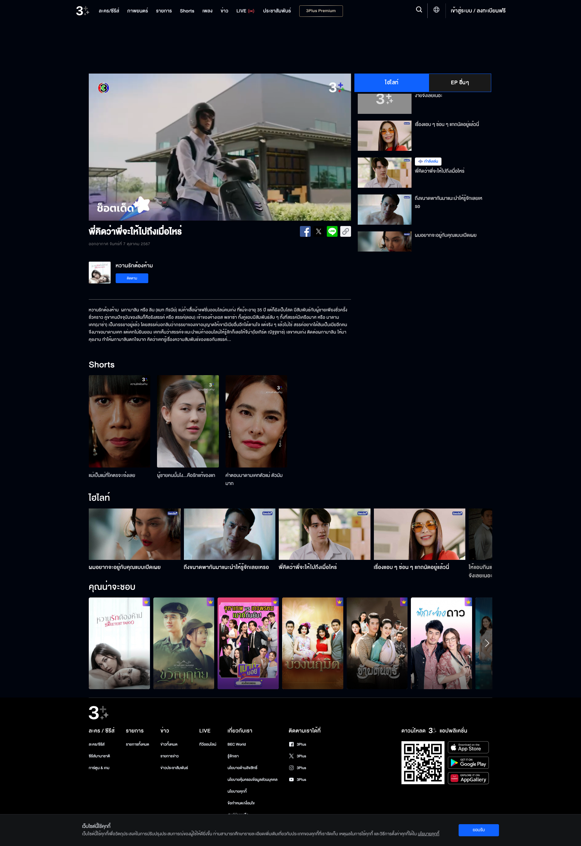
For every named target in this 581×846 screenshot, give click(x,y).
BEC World (237, 744)
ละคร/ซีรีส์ (97, 744)
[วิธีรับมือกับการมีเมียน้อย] (119, 643)
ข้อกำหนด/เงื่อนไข (241, 803)
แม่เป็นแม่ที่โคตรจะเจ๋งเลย (112, 475)
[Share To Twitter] (318, 231)
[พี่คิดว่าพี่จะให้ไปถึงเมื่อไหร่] (325, 534)
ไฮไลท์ (392, 82)
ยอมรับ (479, 830)
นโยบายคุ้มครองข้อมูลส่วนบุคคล (253, 779)
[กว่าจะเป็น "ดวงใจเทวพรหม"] (248, 643)
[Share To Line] (332, 231)
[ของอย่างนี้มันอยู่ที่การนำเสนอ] (441, 643)
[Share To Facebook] (305, 231)
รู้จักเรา (233, 756)
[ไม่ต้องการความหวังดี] (312, 643)
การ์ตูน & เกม (99, 768)
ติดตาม (132, 278)
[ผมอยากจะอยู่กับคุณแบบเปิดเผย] (135, 534)
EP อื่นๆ (460, 82)
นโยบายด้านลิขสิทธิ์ (243, 768)
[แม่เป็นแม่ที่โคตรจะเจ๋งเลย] (119, 421)
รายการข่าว (169, 756)
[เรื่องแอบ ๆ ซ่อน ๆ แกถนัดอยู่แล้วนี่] (420, 534)
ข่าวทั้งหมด (169, 744)
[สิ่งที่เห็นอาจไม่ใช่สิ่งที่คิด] (184, 643)
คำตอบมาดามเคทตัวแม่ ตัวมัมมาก (254, 479)
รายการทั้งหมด (137, 744)
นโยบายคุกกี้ (237, 791)
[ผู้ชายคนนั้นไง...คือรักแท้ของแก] (188, 421)
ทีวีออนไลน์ (207, 744)
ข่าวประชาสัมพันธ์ (174, 768)
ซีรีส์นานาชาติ (99, 756)
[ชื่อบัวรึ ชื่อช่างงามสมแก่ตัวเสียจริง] (377, 643)
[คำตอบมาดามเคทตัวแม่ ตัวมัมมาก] (256, 421)
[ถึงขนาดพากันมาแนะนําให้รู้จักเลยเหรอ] (230, 534)
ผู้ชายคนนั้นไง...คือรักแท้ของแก (186, 475)
